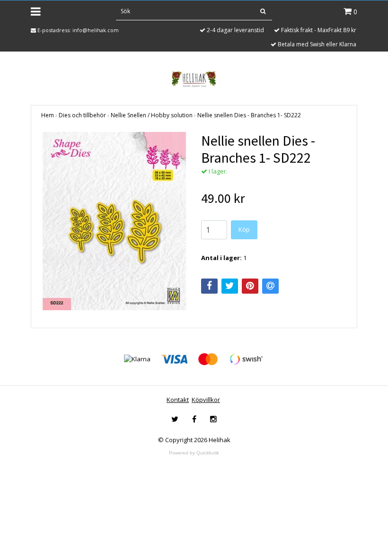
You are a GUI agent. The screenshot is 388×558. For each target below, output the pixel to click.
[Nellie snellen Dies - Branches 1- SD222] (114, 221)
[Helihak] (194, 79)
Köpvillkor (206, 399)
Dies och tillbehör (82, 115)
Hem (47, 115)
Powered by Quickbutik (194, 452)
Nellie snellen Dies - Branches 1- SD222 (249, 115)
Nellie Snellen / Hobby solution (152, 115)
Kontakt (178, 399)
